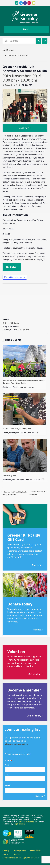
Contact (6, 854)
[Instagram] (29, 3)
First (7, 765)
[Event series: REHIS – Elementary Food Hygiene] (37, 432)
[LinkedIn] (21, 3)
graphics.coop (19, 824)
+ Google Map (23, 329)
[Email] (16, 3)
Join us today (34, 715)
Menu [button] (26, 29)
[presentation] (24, 361)
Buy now (37, 565)
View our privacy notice (16, 744)
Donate (37, 629)
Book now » (25, 127)
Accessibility (35, 851)
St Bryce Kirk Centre (11, 323)
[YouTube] (33, 3)
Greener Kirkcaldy (25, 16)
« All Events (8, 50)
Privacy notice (20, 851)
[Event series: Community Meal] (43, 479)
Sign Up (39, 796)
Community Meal (10, 475)
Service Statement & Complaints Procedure (21, 858)
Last (7, 774)
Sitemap (6, 851)
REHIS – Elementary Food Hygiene (17, 428)
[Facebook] (25, 3)
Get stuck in (35, 674)
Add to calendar (15, 277)
